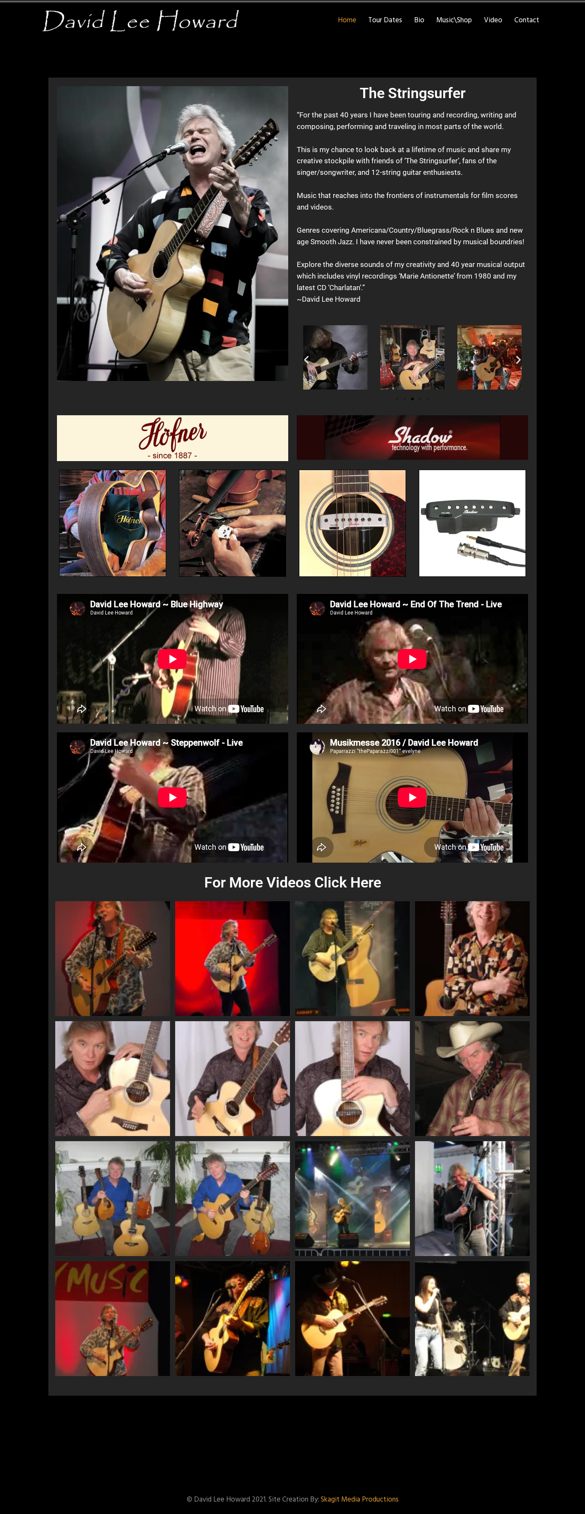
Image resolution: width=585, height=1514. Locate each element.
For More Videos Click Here (292, 882)
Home (347, 20)
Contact (526, 20)
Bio (419, 20)
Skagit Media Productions (360, 1499)
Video (493, 20)
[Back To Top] (567, 1500)
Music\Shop (454, 20)
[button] (306, 359)
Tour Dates (385, 20)
